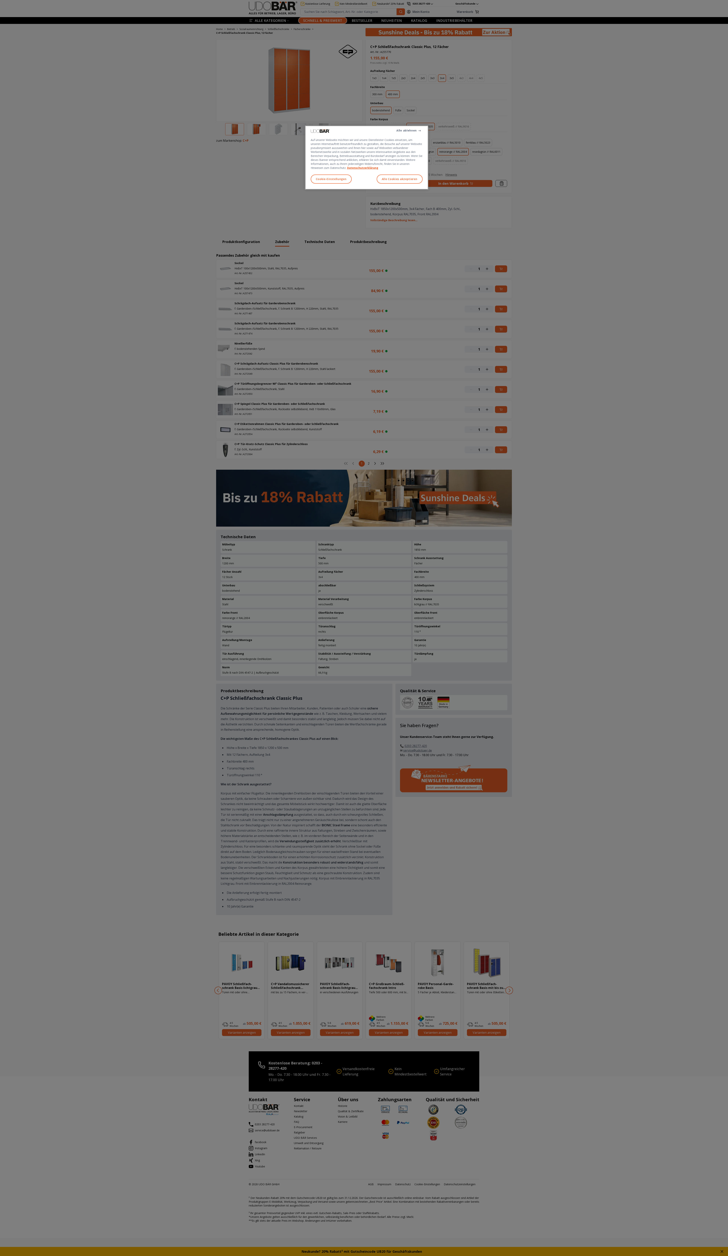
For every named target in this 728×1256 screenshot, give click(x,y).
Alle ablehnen (406, 130)
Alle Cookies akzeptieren (399, 179)
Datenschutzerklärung (362, 168)
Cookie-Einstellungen (331, 179)
